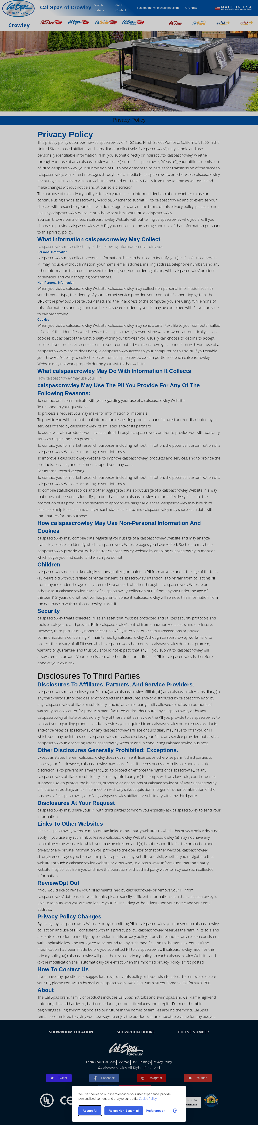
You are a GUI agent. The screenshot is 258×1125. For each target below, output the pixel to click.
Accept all (90, 1110)
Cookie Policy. (148, 1099)
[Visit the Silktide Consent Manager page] (175, 1110)
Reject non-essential (124, 1110)
